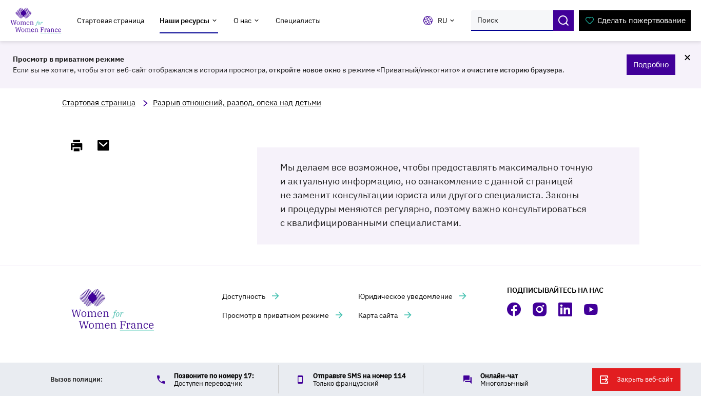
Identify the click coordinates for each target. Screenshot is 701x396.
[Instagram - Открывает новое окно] (540, 309)
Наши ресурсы (184, 20)
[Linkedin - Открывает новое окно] (566, 309)
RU (442, 20)
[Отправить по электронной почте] (108, 145)
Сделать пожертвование (641, 20)
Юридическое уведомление (406, 296)
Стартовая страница (110, 20)
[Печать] (81, 145)
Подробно (651, 64)
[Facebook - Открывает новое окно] (514, 309)
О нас (242, 20)
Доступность (244, 296)
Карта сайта (378, 315)
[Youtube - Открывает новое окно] (591, 309)
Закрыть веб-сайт (645, 379)
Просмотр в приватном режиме (276, 315)
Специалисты (298, 20)
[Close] (687, 57)
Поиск (563, 20)
